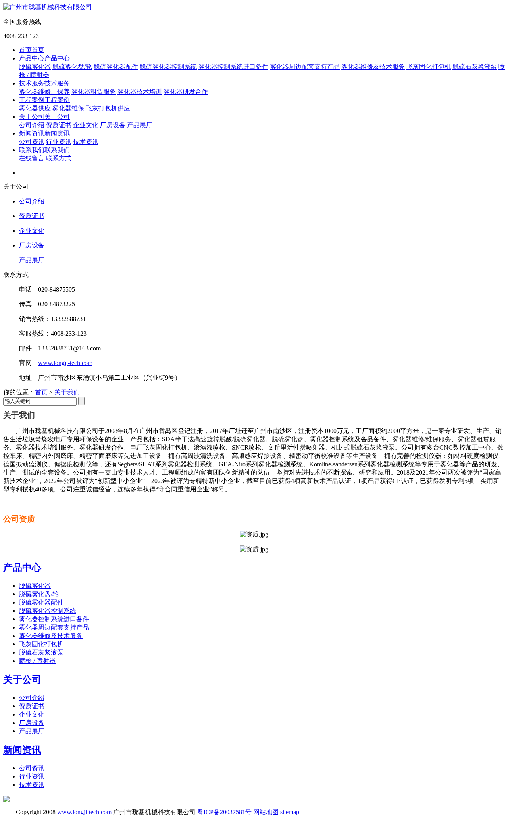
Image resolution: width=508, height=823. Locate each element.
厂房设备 (112, 125)
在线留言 (31, 158)
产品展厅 (139, 125)
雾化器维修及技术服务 (373, 66)
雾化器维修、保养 (44, 91)
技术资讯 (85, 141)
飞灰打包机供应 (108, 108)
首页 (41, 392)
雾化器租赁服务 (93, 91)
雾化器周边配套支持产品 (305, 66)
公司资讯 (31, 141)
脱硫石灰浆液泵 (474, 66)
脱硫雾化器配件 (116, 66)
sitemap (289, 812)
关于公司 (22, 679)
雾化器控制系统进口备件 (233, 66)
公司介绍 (31, 125)
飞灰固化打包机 (428, 66)
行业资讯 (58, 141)
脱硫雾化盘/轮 (72, 66)
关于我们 (67, 392)
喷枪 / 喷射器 (37, 660)
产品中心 (22, 567)
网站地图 (266, 812)
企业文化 (85, 125)
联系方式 (58, 158)
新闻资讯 (22, 750)
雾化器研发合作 (186, 91)
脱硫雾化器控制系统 (168, 66)
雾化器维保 (68, 108)
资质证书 (58, 125)
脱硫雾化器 (35, 66)
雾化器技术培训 (139, 91)
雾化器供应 (35, 108)
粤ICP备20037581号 (224, 812)
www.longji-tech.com (65, 362)
